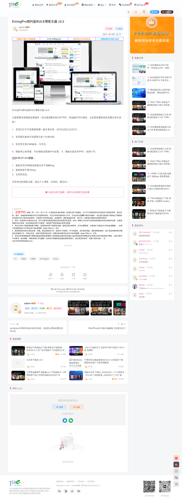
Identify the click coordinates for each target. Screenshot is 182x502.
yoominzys (143, 258)
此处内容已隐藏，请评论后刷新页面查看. (68, 192)
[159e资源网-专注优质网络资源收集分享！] (16, 482)
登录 (61, 407)
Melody (142, 285)
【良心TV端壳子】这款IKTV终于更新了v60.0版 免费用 (104, 349)
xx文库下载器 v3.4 (34, 359)
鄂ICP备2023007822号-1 (90, 485)
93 (28, 308)
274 (50, 308)
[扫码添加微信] (176, 477)
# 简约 (23, 258)
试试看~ (142, 297)
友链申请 (60, 481)
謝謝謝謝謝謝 (144, 235)
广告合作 (80, 481)
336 (43, 308)
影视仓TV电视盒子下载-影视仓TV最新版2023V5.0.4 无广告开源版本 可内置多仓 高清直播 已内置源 (46, 350)
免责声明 (70, 481)
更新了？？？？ (145, 244)
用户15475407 (145, 232)
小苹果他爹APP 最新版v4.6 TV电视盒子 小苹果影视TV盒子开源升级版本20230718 (46, 373)
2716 (35, 308)
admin (21, 27)
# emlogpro (44, 258)
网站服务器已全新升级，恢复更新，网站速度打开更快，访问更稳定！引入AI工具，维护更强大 (159, 93)
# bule (55, 258)
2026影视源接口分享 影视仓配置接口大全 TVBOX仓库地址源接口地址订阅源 (159, 117)
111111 (142, 270)
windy (141, 293)
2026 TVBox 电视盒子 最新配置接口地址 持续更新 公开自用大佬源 (159, 105)
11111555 (143, 279)
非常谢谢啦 (143, 262)
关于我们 (91, 481)
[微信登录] (71, 420)
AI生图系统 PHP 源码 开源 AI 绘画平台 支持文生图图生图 (159, 80)
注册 (78, 407)
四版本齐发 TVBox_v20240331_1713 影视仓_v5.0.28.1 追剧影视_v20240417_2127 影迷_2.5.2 (104, 375)
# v (15, 258)
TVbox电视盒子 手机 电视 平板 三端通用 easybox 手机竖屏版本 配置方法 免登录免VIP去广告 (159, 202)
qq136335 (143, 276)
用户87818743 (145, 241)
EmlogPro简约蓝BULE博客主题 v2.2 (38, 21)
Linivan (142, 250)
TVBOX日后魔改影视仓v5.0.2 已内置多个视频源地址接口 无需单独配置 (103, 361)
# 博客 (33, 258)
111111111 (143, 253)
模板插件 (20, 254)
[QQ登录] (65, 420)
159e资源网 (75, 485)
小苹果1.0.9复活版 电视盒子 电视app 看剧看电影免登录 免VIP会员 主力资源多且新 (159, 177)
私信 (120, 28)
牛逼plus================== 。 (152, 288)
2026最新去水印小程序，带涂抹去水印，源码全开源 (159, 67)
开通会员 (168, 12)
